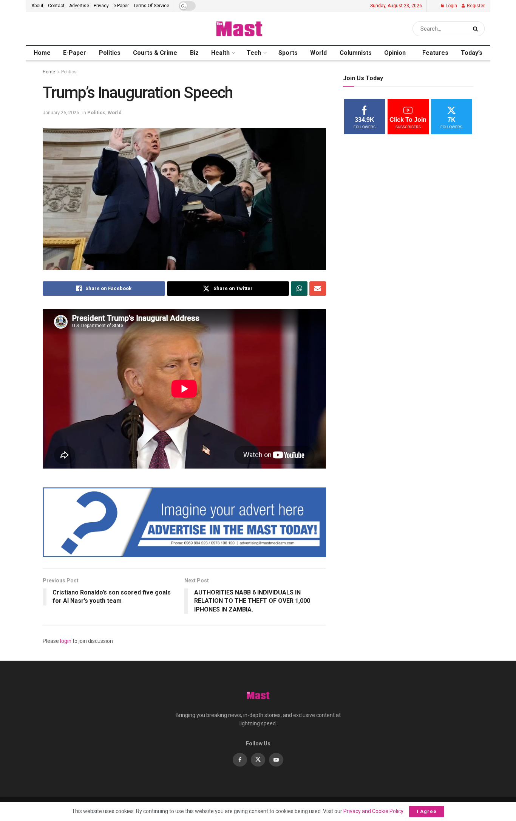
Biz (194, 52)
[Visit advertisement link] (184, 522)
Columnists (356, 52)
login (65, 641)
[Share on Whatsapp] (299, 288)
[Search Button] (477, 28)
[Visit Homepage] (239, 28)
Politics (110, 52)
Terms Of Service (151, 5)
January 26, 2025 (61, 112)
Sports (288, 52)
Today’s (471, 52)
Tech (254, 52)
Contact (56, 5)
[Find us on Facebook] (240, 760)
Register (475, 5)
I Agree (427, 811)
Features (435, 52)
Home (42, 52)
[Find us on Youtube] (276, 760)
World (318, 52)
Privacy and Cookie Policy (373, 811)
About (37, 5)
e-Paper (121, 5)
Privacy (101, 5)
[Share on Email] (317, 288)
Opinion (395, 52)
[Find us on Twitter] (258, 760)
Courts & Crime (155, 52)
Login (451, 5)
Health (220, 52)
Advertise (79, 5)
